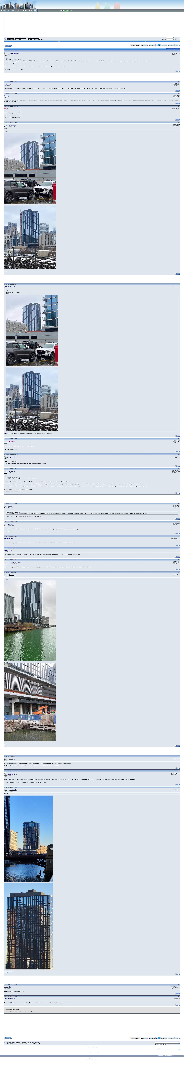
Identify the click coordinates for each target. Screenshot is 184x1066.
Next (176, 45)
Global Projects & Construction (20, 38)
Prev (143, 45)
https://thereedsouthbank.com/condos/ (12, 117)
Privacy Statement (169, 1055)
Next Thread (164, 1044)
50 (168, 45)
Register (58, 41)
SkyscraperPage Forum (10, 38)
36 (147, 45)
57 (173, 45)
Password (164, 39)
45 (156, 45)
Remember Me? (177, 38)
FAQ (146, 41)
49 (166, 45)
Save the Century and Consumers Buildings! (13, 69)
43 (152, 45)
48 (163, 45)
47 (161, 45)
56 (171, 45)
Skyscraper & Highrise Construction (33, 38)
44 (154, 45)
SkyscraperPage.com (162, 1055)
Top (183, 1055)
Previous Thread (159, 1044)
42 (149, 45)
